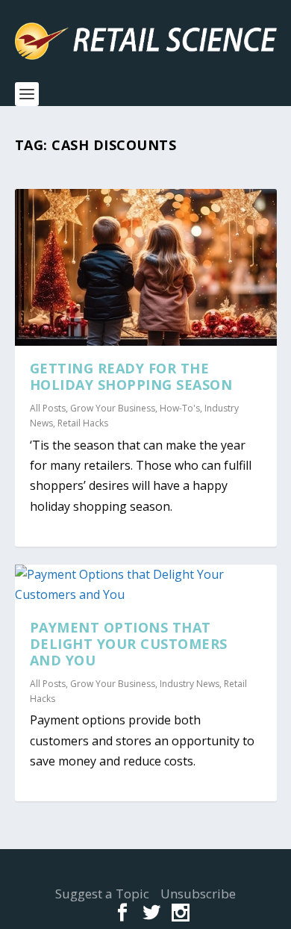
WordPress (146, 874)
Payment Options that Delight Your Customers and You (129, 643)
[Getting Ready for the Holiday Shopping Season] (146, 267)
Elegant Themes (142, 865)
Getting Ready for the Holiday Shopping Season (131, 376)
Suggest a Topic (102, 893)
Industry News (189, 683)
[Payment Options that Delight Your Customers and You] (146, 585)
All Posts (48, 408)
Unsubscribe (198, 893)
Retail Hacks (82, 423)
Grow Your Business (112, 408)
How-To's (180, 408)
